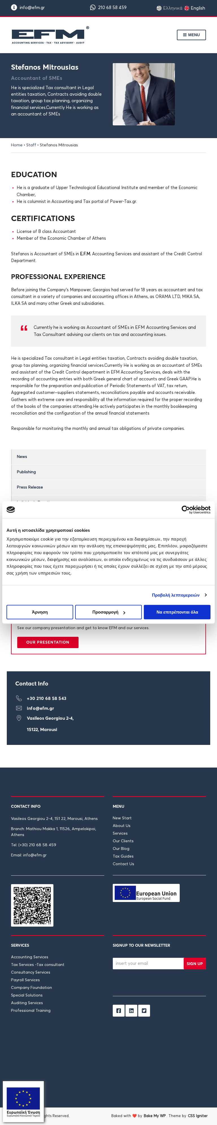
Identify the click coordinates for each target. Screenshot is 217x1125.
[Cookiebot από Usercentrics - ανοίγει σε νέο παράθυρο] (186, 509)
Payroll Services (25, 980)
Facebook (119, 1029)
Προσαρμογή (105, 612)
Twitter (144, 1029)
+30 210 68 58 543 (47, 698)
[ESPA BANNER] (23, 1101)
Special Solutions (27, 995)
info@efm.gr (32, 7)
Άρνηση (40, 612)
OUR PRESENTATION (48, 642)
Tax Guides (123, 856)
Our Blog (121, 849)
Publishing (26, 472)
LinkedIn (131, 1029)
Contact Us (123, 864)
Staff (31, 145)
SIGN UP (195, 963)
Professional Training (31, 1010)
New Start (122, 818)
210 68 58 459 (112, 7)
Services (120, 833)
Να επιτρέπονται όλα (177, 612)
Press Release (30, 487)
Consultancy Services (30, 972)
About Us (122, 826)
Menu (193, 35)
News (22, 457)
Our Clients (123, 841)
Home (17, 145)
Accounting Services (29, 957)
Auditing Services (27, 1003)
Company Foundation (31, 987)
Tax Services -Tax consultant (37, 965)
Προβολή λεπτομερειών (176, 595)
